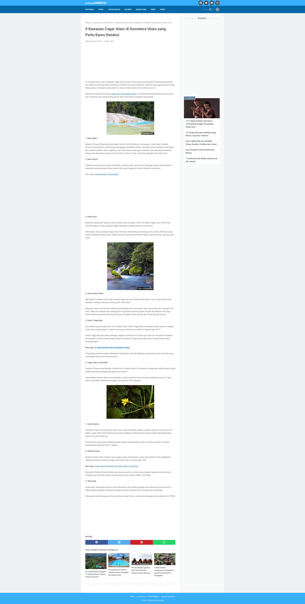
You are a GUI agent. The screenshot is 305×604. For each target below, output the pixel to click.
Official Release (153, 596)
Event (162, 9)
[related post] (96, 561)
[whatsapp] (164, 542)
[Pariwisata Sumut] (97, 2)
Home (132, 596)
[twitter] (205, 2)
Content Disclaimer (168, 596)
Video (153, 9)
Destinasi (89, 9)
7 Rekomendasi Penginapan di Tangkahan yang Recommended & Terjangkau (164, 571)
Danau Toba (141, 9)
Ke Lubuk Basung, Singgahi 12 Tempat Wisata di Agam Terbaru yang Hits (95, 574)
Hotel (101, 9)
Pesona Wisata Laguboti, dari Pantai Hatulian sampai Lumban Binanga (140, 570)
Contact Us (141, 596)
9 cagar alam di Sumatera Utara (122, 94)
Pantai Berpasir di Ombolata (106, 174)
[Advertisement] (130, 62)
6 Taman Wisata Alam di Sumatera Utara (112, 347)
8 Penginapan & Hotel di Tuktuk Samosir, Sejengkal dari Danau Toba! (118, 572)
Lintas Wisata (114, 9)
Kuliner (128, 9)
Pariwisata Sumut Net (156, 600)
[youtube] (211, 2)
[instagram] (217, 2)
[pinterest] (141, 542)
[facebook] (200, 2)
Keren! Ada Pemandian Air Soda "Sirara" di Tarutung (116, 466)
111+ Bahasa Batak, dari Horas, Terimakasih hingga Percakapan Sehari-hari (200, 124)
